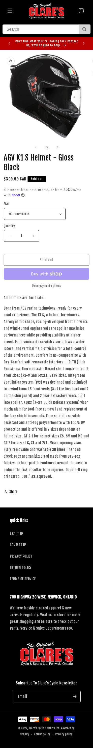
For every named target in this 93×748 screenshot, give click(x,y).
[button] (9, 10)
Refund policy (42, 734)
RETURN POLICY (20, 568)
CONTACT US (18, 545)
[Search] (84, 29)
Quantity (9, 226)
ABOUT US (17, 534)
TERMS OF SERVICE (23, 579)
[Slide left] (35, 147)
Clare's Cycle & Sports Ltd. (45, 728)
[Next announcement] (83, 43)
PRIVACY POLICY (21, 556)
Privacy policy (64, 734)
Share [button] (13, 492)
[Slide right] (57, 147)
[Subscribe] (74, 696)
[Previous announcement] (9, 43)
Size (6, 204)
